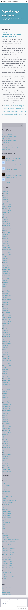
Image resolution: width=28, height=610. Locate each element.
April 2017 (5, 397)
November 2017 (7, 384)
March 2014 (6, 465)
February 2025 (6, 223)
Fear (9, 106)
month (3, 109)
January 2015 (6, 447)
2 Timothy (5, 493)
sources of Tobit (7, 572)
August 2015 (6, 434)
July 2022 (5, 280)
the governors (15, 111)
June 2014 (5, 460)
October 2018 (6, 364)
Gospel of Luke (7, 515)
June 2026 (5, 193)
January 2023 (6, 269)
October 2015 (6, 430)
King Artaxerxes (16, 108)
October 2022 (6, 275)
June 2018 (5, 371)
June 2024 (5, 238)
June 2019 (5, 349)
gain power (12, 106)
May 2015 (5, 439)
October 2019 (6, 341)
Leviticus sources (7, 532)
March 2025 (6, 221)
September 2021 (7, 299)
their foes (21, 114)
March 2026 (6, 199)
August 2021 (6, 301)
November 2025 (7, 206)
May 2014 (5, 462)
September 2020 (7, 321)
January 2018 (6, 380)
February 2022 (6, 290)
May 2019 (5, 351)
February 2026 (6, 201)
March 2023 (6, 266)
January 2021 (6, 314)
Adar (13, 105)
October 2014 (6, 452)
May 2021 (5, 306)
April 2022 (5, 286)
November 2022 (7, 273)
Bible (4, 498)
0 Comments (4, 116)
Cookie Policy (4, 603)
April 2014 (5, 464)
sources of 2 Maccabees (9, 552)
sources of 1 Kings (7, 543)
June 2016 (5, 415)
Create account (7, 587)
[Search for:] (12, 125)
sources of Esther (7, 558)
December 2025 (7, 205)
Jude (4, 528)
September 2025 (7, 210)
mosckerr (8, 164)
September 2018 (7, 365)
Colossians (6, 504)
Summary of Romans (8, 576)
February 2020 (6, 334)
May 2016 (5, 417)
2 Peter (5, 489)
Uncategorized (6, 105)
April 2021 (5, 308)
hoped (11, 108)
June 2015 (5, 438)
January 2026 (6, 203)
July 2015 (5, 436)
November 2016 (7, 406)
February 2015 (6, 445)
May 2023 (5, 262)
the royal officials (9, 114)
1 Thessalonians (7, 482)
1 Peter (5, 480)
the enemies (9, 111)
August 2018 (6, 367)
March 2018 (6, 377)
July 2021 (5, 303)
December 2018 (7, 360)
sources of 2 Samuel (8, 554)
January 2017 (6, 402)
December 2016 (7, 404)
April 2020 (5, 330)
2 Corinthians (6, 485)
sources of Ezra (7, 559)
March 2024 (6, 243)
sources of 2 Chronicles (9, 548)
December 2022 (7, 271)
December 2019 (7, 338)
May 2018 (5, 373)
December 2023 (7, 249)
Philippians (6, 537)
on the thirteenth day (13, 109)
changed (16, 105)
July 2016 (5, 414)
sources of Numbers (8, 569)
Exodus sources (7, 508)
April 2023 (5, 264)
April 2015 (5, 441)
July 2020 (5, 325)
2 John (5, 487)
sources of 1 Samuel (8, 546)
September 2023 (7, 254)
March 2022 (6, 288)
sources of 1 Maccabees (9, 545)
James (4, 524)
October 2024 (6, 230)
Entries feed (6, 591)
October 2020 (6, 319)
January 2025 (6, 225)
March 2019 (6, 354)
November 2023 (7, 251)
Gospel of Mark (7, 517)
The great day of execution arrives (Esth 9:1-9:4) (11, 35)
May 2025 (5, 217)
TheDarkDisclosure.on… (11, 158)
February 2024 (6, 245)
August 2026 (6, 190)
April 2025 (5, 219)
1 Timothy (5, 484)
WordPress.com (7, 594)
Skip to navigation (3, 6)
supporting (4, 111)
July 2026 (5, 192)
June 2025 (5, 216)
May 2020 (5, 328)
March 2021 (6, 310)
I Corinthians (6, 522)
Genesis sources (7, 511)
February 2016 (6, 423)
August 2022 (6, 279)
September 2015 (7, 432)
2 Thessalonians (7, 491)
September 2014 (7, 454)
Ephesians (5, 506)
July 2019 (5, 347)
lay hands (22, 108)
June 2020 (5, 327)
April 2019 (5, 353)
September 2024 (7, 232)
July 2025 (5, 214)
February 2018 (6, 378)
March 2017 (6, 399)
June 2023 (5, 260)
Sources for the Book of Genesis (11, 539)
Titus (4, 578)
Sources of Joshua (7, 561)
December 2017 (7, 382)
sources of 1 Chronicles (9, 541)
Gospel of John (7, 513)
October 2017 (6, 386)
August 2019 (6, 345)
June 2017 (5, 393)
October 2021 (6, 297)
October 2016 (6, 408)
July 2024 (5, 236)
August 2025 (6, 212)
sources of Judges (7, 563)
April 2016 (5, 419)
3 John (5, 495)
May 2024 (5, 240)
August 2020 (6, 323)
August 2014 (6, 456)
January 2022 (6, 291)
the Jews (11, 113)
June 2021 (5, 304)
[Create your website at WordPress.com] (14, 1)
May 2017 (5, 395)
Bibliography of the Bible (9, 500)
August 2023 (6, 256)
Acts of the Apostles (8, 497)
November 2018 (7, 362)
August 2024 (6, 234)
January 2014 (6, 469)
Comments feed (7, 592)
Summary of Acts (7, 574)
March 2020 (6, 332)
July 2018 (5, 369)
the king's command (17, 113)
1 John (5, 478)
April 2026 (5, 197)
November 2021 (7, 295)
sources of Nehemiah (8, 567)
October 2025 (6, 208)
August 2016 (6, 412)
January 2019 (6, 358)
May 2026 (5, 195)
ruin (23, 109)
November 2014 (7, 451)
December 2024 (7, 227)
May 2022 (5, 284)
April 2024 (5, 242)
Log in (4, 589)
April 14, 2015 (6, 32)
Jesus (4, 526)
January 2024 (6, 247)
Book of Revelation (8, 502)
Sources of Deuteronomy (9, 556)
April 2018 (5, 375)
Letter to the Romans (8, 530)
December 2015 (7, 427)
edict (20, 105)
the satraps (16, 114)
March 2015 (6, 443)
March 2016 (6, 421)
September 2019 (7, 343)
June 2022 (5, 282)
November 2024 (7, 229)
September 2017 (7, 388)
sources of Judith (7, 565)
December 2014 (7, 449)
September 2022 (7, 277)
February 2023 (6, 267)
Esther (22, 105)
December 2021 (7, 293)
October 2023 (6, 253)
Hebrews (5, 521)
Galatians (5, 509)
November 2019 (7, 340)
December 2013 (7, 471)
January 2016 (6, 425)
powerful (20, 109)
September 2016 (7, 410)
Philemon (5, 535)
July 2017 (5, 391)
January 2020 (6, 336)
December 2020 (7, 315)
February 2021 (6, 312)
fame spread (4, 106)
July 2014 (5, 458)
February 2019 (6, 356)
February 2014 (6, 467)
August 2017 (6, 390)
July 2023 (5, 258)
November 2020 (7, 317)
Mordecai (7, 109)
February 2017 (6, 401)
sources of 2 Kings (7, 550)
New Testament (7, 533)
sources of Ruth (7, 570)
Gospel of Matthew (8, 519)
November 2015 (7, 428)
